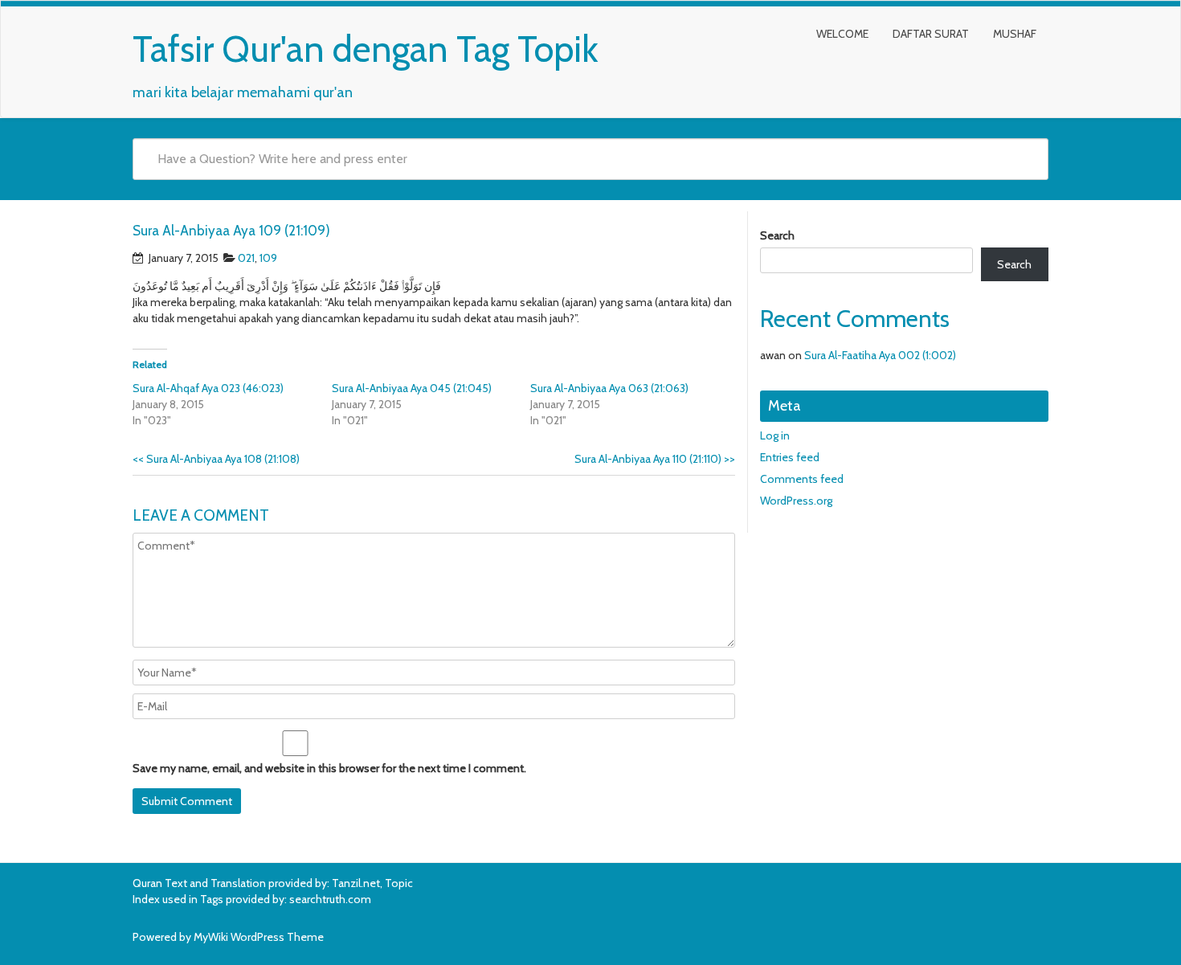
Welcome (842, 34)
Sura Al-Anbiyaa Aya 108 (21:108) (216, 459)
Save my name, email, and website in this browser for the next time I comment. (329, 768)
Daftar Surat (931, 34)
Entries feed (789, 457)
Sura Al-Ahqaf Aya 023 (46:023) (208, 388)
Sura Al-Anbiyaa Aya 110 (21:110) (654, 459)
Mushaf (1014, 34)
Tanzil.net (356, 883)
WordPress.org (796, 500)
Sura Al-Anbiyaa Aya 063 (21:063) (609, 388)
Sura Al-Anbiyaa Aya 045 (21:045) (412, 388)
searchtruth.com (330, 899)
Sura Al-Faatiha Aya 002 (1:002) (880, 355)
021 (246, 258)
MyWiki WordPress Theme (259, 937)
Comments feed (802, 479)
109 (268, 258)
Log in (775, 435)
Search (777, 235)
